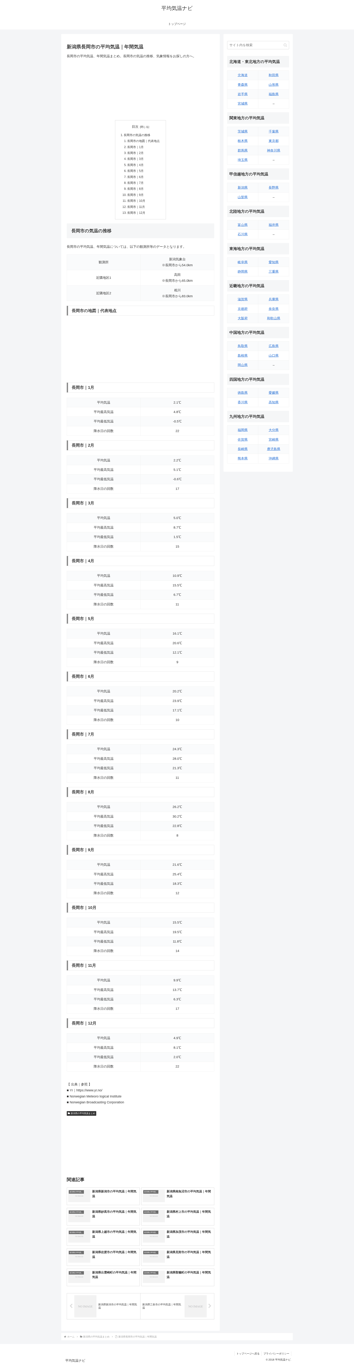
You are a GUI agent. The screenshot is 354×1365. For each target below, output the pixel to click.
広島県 (274, 346)
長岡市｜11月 (136, 206)
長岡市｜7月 (135, 182)
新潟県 (243, 187)
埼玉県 (243, 160)
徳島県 (243, 393)
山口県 (274, 355)
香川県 (243, 402)
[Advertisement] (140, 89)
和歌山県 (273, 318)
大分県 (274, 430)
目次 (135, 127)
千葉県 (274, 131)
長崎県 (243, 449)
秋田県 (274, 75)
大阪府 (243, 318)
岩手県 (243, 94)
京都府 (243, 309)
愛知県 (274, 262)
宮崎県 (274, 439)
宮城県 (243, 103)
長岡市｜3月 (135, 158)
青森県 (243, 85)
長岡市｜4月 (135, 165)
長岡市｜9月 (135, 194)
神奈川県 (273, 150)
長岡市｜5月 (135, 170)
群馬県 (243, 150)
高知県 (274, 402)
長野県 (274, 187)
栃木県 (243, 141)
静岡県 (243, 271)
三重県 (274, 271)
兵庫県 (274, 299)
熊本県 (243, 458)
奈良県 (274, 309)
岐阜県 (243, 262)
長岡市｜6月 (135, 177)
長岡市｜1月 (135, 147)
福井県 (274, 225)
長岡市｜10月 (136, 200)
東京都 (274, 141)
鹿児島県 (273, 449)
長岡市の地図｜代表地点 (143, 141)
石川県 (243, 234)
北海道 (243, 75)
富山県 (243, 225)
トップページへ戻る (248, 1353)
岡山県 (243, 365)
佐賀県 (243, 439)
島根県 (243, 355)
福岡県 (243, 430)
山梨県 (243, 197)
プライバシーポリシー (276, 1353)
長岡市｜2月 (135, 153)
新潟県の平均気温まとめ (83, 1113)
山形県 (274, 85)
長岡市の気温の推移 (137, 135)
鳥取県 (243, 346)
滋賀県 (243, 299)
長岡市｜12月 (136, 212)
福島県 (274, 94)
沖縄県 (274, 458)
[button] (285, 45)
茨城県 (243, 131)
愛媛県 (274, 393)
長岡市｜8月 (135, 188)
